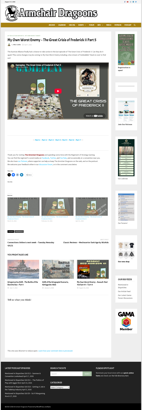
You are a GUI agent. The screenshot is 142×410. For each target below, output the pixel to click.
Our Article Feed (124, 291)
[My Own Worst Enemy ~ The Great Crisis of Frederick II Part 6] (92, 206)
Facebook (45, 158)
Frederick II (19, 231)
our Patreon (22, 161)
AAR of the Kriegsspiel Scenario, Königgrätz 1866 (55, 283)
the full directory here (120, 375)
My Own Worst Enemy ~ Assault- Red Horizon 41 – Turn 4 (92, 283)
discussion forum (45, 164)
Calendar (62, 25)
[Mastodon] (136, 2)
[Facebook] (125, 2)
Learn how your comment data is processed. (55, 351)
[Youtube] (127, 2)
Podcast (128, 25)
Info (99, 25)
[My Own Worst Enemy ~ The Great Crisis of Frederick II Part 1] (57, 206)
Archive (52, 25)
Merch (108, 25)
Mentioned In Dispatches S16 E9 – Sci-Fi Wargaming (25, 393)
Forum (91, 25)
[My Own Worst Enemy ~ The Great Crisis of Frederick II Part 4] (23, 206)
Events (81, 25)
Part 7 (78, 140)
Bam (49, 407)
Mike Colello (17, 45)
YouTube (63, 158)
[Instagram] (130, 2)
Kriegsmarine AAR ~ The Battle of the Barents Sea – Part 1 (22, 283)
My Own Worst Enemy (32, 36)
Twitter (53, 158)
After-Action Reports (15, 36)
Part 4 (58, 140)
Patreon (118, 25)
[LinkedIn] (133, 2)
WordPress (40, 407)
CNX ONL (72, 25)
